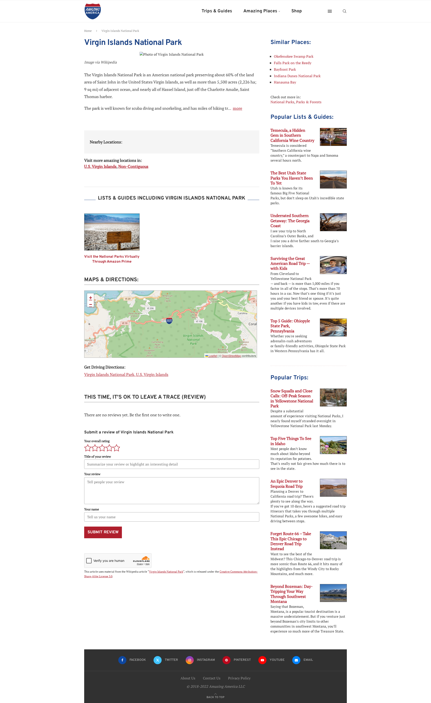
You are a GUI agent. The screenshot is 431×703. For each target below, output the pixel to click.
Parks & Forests (308, 101)
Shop (296, 11)
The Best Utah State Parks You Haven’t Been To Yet (291, 178)
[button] (169, 321)
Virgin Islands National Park (166, 571)
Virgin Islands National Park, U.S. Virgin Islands (126, 374)
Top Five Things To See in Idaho (290, 441)
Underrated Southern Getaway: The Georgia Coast (290, 220)
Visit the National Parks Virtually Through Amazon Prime (111, 259)
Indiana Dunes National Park (297, 75)
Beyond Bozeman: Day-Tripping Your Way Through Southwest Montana (291, 594)
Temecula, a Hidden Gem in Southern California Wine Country (292, 135)
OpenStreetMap (231, 356)
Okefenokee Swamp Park (293, 56)
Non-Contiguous (133, 166)
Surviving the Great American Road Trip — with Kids (290, 263)
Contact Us (211, 678)
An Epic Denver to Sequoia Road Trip (286, 483)
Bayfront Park (285, 69)
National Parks (282, 101)
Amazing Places (260, 11)
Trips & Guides (217, 11)
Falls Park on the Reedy (292, 62)
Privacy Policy (239, 678)
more (237, 108)
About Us (187, 678)
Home (88, 31)
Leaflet (212, 356)
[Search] (344, 11)
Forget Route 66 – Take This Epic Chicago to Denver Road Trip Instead (290, 541)
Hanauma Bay (285, 82)
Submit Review (103, 532)
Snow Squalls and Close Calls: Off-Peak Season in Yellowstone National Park (291, 398)
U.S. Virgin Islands (100, 166)
